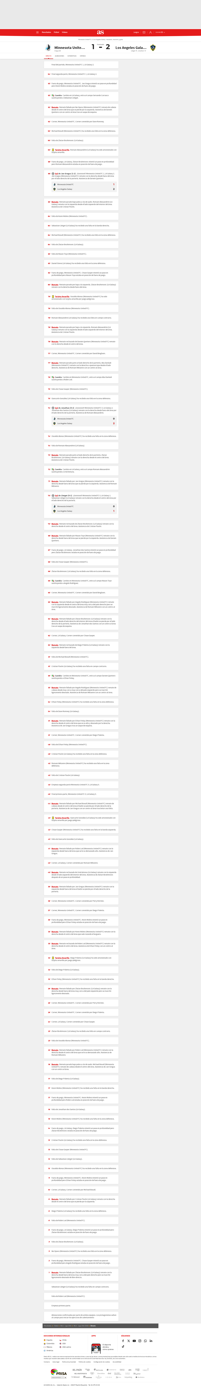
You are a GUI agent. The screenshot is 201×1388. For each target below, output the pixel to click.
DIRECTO (48, 56)
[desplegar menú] (37, 32)
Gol (56, 173)
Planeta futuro (125, 1373)
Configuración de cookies (102, 1362)
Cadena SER (122, 1369)
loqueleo (118, 1377)
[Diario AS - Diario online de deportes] (100, 32)
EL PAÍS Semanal (117, 1373)
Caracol (145, 1369)
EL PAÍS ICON (98, 1377)
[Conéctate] (150, 32)
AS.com (130, 1369)
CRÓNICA (83, 56)
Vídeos (64, 32)
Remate (55, 107)
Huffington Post (80, 1373)
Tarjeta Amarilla (62, 150)
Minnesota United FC (65, 184)
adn (137, 1369)
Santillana (98, 1369)
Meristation (128, 1377)
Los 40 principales (87, 1369)
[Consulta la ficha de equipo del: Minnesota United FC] (54, 184)
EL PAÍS (77, 1369)
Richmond (145, 1373)
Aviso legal (56, 1362)
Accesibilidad (117, 1362)
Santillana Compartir (111, 1369)
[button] (59, 1377)
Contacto (47, 1362)
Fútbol (56, 32)
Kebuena (135, 1373)
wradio (92, 1373)
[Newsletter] (144, 32)
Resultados (46, 32)
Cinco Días (100, 1373)
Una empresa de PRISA (58, 1372)
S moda (108, 1377)
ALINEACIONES (59, 56)
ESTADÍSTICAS (72, 56)
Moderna (75, 1377)
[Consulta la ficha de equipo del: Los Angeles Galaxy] (54, 189)
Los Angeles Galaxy (64, 189)
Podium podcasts (87, 1377)
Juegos (136, 32)
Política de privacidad (69, 1362)
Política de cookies (85, 1362)
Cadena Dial (109, 1373)
